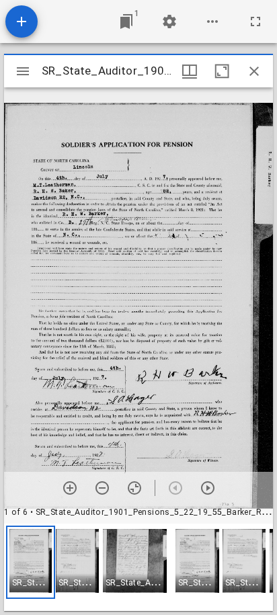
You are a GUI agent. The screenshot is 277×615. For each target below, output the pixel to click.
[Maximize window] (222, 71)
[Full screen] (255, 21)
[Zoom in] (70, 488)
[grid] (138, 567)
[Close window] (254, 71)
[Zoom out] (102, 488)
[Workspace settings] (169, 21)
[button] (30, 562)
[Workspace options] (212, 21)
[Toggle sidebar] (23, 71)
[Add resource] (21, 21)
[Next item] (208, 488)
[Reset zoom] (134, 488)
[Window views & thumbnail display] (189, 71)
